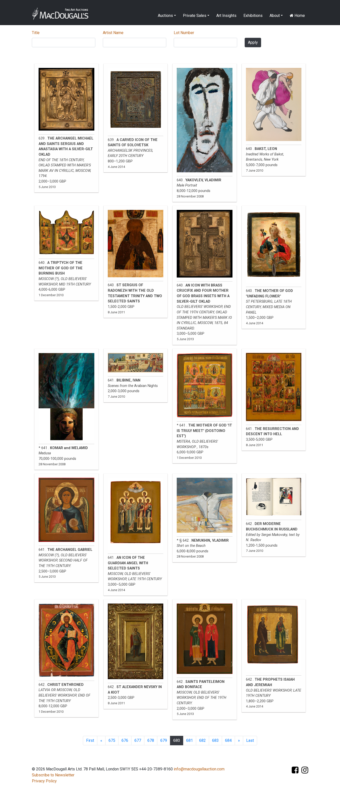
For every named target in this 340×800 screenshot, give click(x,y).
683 (215, 740)
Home (299, 15)
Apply (253, 42)
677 (137, 740)
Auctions (165, 15)
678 (150, 740)
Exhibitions (253, 15)
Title (36, 32)
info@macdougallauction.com (199, 769)
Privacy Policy (44, 781)
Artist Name (113, 32)
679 (163, 740)
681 (189, 740)
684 (228, 740)
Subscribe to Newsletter (53, 775)
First (90, 740)
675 (112, 740)
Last (250, 740)
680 (176, 740)
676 (124, 740)
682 (202, 740)
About (275, 15)
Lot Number (184, 32)
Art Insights (226, 15)
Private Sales (194, 15)
